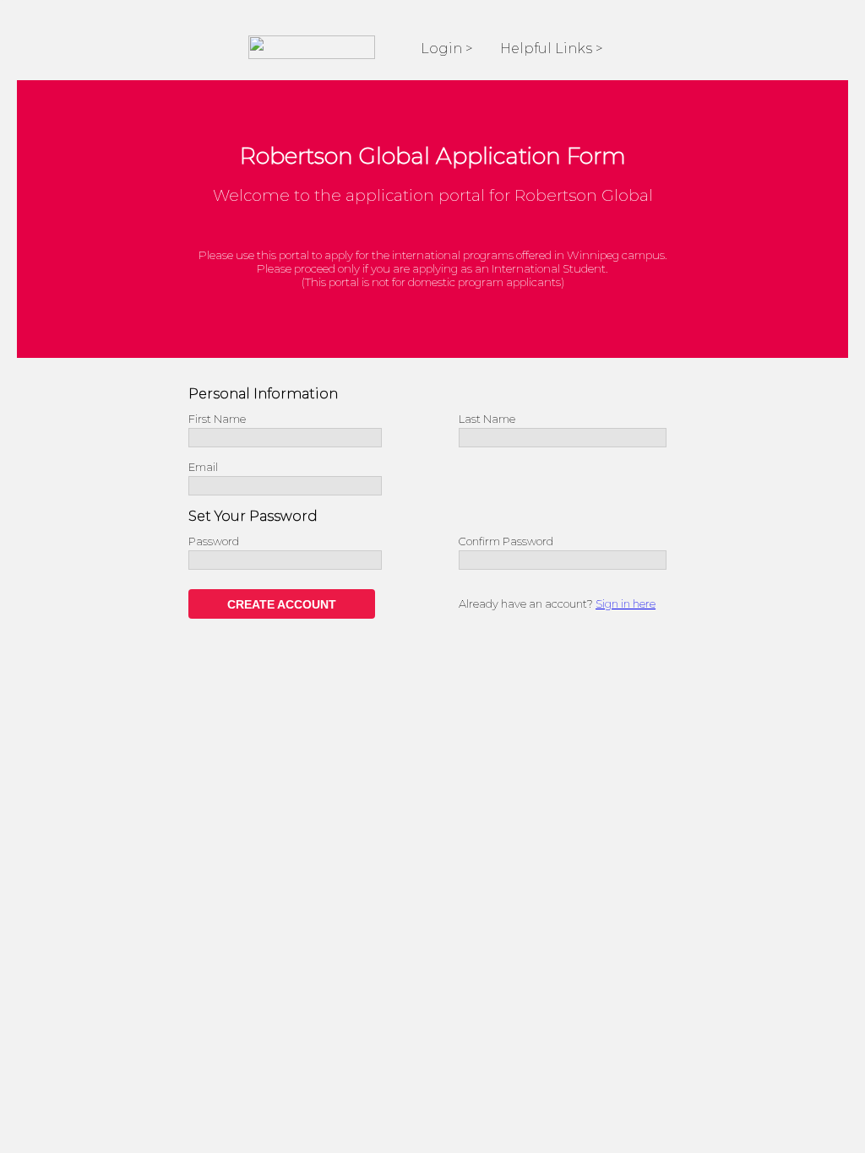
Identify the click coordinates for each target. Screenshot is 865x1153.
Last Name (487, 418)
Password (213, 541)
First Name (217, 418)
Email (203, 467)
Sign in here (626, 603)
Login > (447, 49)
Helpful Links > (551, 49)
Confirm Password (506, 541)
